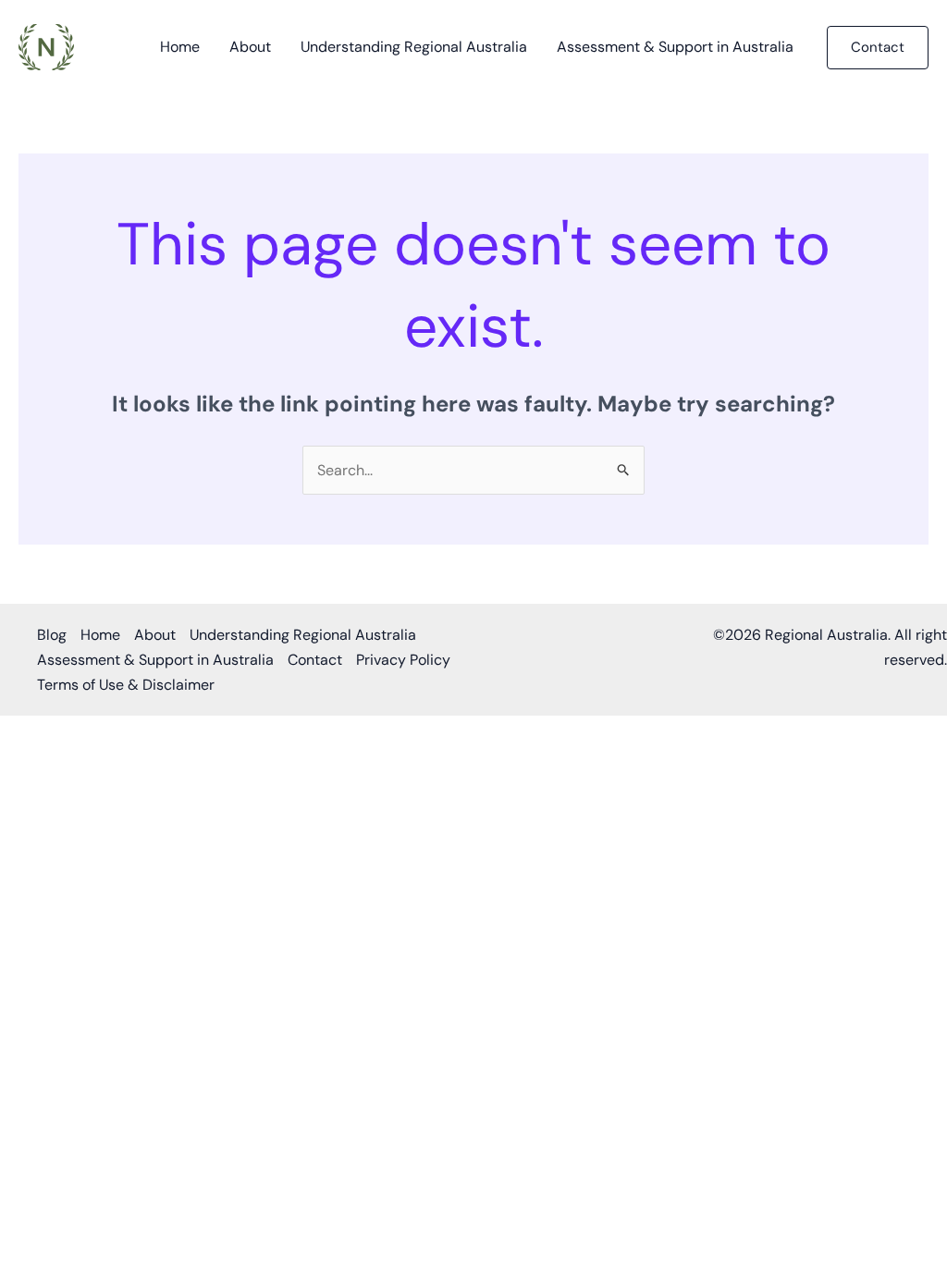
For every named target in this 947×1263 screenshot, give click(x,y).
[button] (878, 47)
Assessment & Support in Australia (675, 46)
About (250, 46)
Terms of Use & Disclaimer (126, 684)
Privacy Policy (403, 659)
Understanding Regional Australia (414, 46)
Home (180, 46)
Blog (52, 634)
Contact (315, 659)
